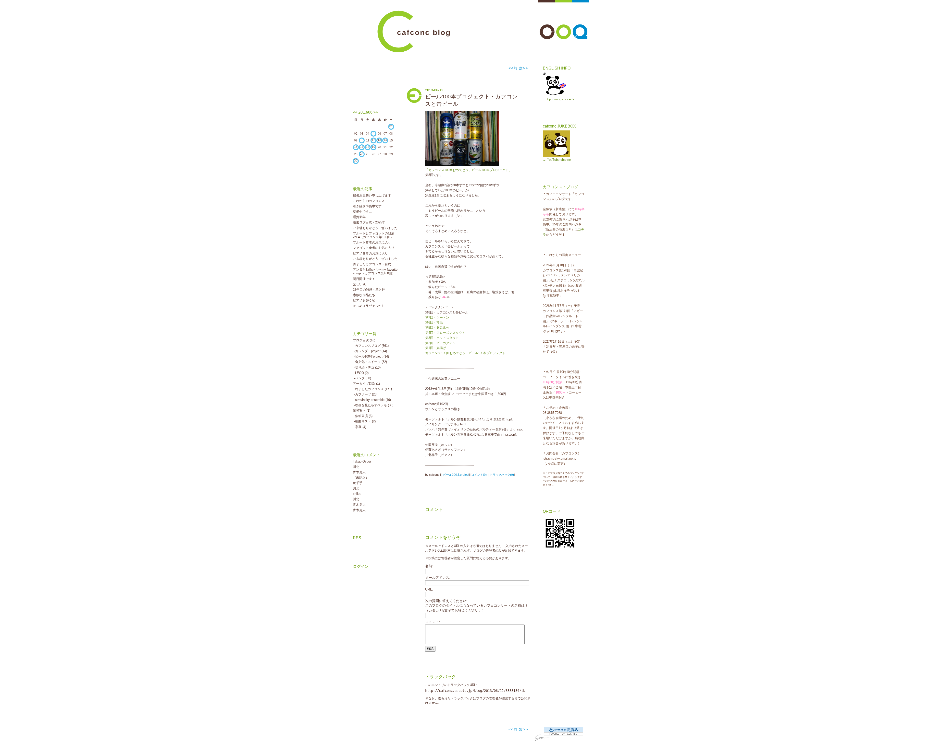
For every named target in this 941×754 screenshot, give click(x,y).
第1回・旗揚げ (435, 348)
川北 (356, 467)
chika (356, 494)
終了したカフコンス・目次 (372, 264)
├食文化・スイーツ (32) (370, 362)
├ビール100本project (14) (371, 356)
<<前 (513, 68)
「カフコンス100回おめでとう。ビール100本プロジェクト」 (468, 170)
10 (361, 140)
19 (373, 147)
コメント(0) (479, 474)
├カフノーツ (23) (365, 394)
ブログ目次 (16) (364, 340)
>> (375, 112)
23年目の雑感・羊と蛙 (369, 289)
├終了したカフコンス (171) (372, 389)
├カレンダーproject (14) (370, 351)
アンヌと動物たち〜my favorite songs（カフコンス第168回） (375, 271)
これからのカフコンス (369, 201)
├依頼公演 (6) (362, 416)
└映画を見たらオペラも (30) (373, 405)
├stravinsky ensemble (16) (372, 400)
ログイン (361, 566)
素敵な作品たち (364, 295)
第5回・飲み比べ (437, 327)
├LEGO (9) (361, 373)
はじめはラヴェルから (369, 306)
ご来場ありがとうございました (375, 228)
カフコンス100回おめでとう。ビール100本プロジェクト (465, 353)
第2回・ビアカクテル (440, 343)
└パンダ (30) (362, 378)
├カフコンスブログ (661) (371, 346)
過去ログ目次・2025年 (369, 222)
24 (361, 153)
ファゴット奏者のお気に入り (373, 248)
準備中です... (362, 211)
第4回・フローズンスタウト (445, 333)
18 (367, 147)
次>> (523, 68)
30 (356, 160)
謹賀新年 (359, 217)
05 (373, 133)
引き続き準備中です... (368, 206)
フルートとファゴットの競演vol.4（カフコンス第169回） (373, 235)
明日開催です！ (364, 279)
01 (391, 126)
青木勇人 (359, 472)
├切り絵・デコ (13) (367, 367)
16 (356, 147)
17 (361, 147)
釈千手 (357, 483)
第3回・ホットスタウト (442, 338)
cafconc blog (424, 32)
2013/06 (365, 112)
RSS (357, 538)
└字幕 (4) (359, 427)
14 (385, 140)
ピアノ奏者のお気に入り (370, 253)
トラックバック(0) (502, 474)
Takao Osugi (362, 461)
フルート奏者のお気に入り (372, 242)
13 (379, 140)
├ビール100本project (455, 474)
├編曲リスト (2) (364, 421)
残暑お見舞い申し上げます (372, 195)
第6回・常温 (434, 322)
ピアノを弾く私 (364, 300)
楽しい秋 (359, 284)
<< (355, 112)
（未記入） (361, 477)
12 (373, 140)
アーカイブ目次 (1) (366, 383)
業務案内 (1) (361, 410)
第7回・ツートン (437, 317)
